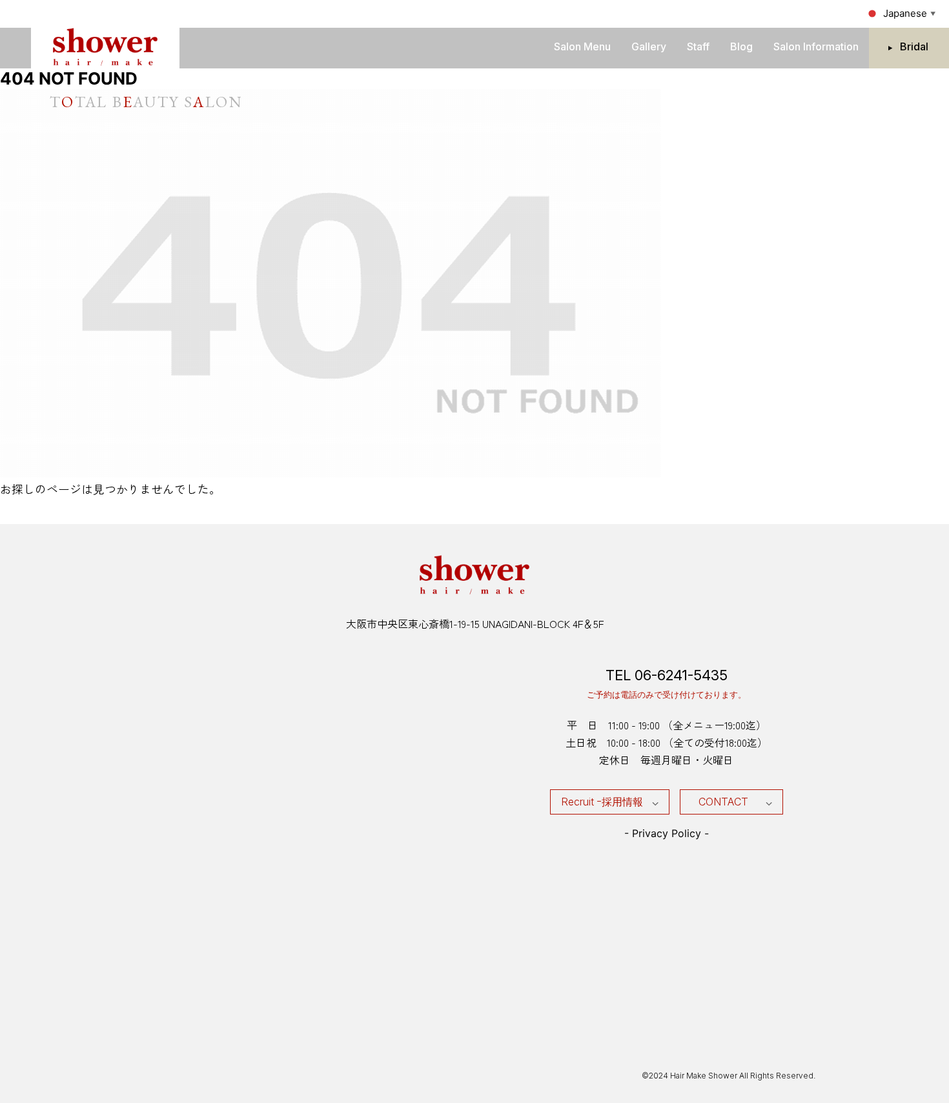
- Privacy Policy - (666, 833)
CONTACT (723, 801)
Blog (741, 46)
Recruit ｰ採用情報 (602, 801)
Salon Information (816, 46)
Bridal (914, 46)
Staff (698, 46)
